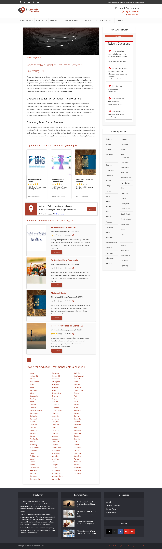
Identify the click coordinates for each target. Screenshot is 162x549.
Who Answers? (133, 15)
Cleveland (33, 419)
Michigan (109, 248)
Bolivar (32, 387)
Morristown (56, 470)
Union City (77, 456)
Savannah (77, 413)
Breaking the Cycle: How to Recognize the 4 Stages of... (86, 504)
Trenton (76, 450)
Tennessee (125, 224)
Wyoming (124, 266)
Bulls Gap (33, 399)
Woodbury (77, 473)
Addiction (40, 20)
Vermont (124, 240)
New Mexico (125, 167)
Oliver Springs (78, 390)
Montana (124, 139)
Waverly (76, 465)
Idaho (108, 196)
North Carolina (126, 178)
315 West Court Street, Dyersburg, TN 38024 (66, 330)
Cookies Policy (111, 512)
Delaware (109, 175)
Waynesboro (78, 467)
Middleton (55, 459)
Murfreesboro (56, 479)
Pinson (76, 399)
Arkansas (109, 155)
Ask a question (119, 36)
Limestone (55, 425)
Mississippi (110, 258)
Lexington (55, 422)
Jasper (54, 390)
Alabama (109, 139)
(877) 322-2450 (130, 11)
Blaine (32, 384)
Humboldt (55, 379)
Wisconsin (124, 260)
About (119, 20)
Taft (75, 442)
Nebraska (124, 144)
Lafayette (55, 407)
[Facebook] (120, 531)
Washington (125, 250)
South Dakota (126, 219)
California (109, 160)
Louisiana (109, 227)
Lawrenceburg (57, 410)
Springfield (77, 439)
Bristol (32, 393)
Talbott (76, 445)
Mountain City (56, 473)
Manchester (56, 442)
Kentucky (109, 222)
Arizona (109, 149)
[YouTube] (126, 531)
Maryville (55, 445)
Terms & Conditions (113, 505)
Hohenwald (56, 376)
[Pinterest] (132, 531)
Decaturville (34, 439)
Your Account (139, 2)
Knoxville (55, 402)
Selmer (76, 416)
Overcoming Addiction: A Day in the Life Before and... (86, 514)
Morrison (55, 467)
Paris (75, 396)
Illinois (108, 201)
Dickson (32, 442)
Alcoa (32, 373)
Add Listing (130, 2)
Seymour (77, 422)
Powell (76, 402)
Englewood (33, 450)
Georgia (108, 186)
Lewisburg (55, 419)
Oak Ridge (77, 387)
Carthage (33, 407)
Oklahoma (124, 193)
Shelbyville (77, 425)
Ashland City (34, 376)
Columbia (33, 422)
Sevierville (77, 419)
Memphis (55, 456)
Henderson (33, 476)
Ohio (122, 188)
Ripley (76, 407)
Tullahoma (77, 453)
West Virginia (125, 255)
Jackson (55, 387)
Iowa (107, 211)
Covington (33, 430)
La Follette (55, 405)
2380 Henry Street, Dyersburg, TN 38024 (65, 231)
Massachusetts (111, 243)
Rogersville (77, 410)
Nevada (123, 149)
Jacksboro (55, 384)
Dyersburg (33, 445)
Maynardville (56, 447)
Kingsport (55, 396)
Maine (108, 232)
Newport (77, 379)
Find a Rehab (25, 20)
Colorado (109, 165)
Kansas (108, 217)
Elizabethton (34, 447)
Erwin (32, 453)
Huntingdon (56, 382)
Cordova (33, 427)
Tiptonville (77, 447)
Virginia (123, 245)
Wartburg (77, 459)
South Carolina (126, 214)
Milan (54, 462)
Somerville (77, 433)
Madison (55, 436)
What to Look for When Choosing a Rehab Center (86, 532)
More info (57, 252)
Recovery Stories (103, 20)
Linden (54, 427)
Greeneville (33, 470)
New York (124, 173)
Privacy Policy (111, 509)
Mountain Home (57, 476)
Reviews (68, 235)
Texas (123, 229)
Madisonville (56, 439)
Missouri (109, 263)
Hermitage (55, 373)
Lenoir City (55, 416)
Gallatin (32, 465)
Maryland (109, 237)
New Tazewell (79, 376)
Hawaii (108, 191)
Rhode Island (125, 209)
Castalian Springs (36, 410)
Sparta (76, 436)
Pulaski (76, 405)
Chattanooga (34, 413)
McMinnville (56, 453)
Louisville (55, 433)
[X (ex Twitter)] (114, 531)
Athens (32, 379)
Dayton (32, 436)
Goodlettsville (34, 467)
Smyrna (76, 427)
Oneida (76, 393)
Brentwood (33, 390)
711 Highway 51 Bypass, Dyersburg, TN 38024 (67, 297)
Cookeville (33, 425)
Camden (33, 405)
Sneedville (77, 430)
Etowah (32, 459)
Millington (55, 465)
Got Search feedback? (52, 214)
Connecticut (110, 170)
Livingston (55, 430)
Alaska (108, 144)
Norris (76, 382)
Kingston (55, 399)
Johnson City (56, 393)
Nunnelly (77, 384)
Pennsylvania (125, 204)
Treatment (54, 20)
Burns (32, 402)
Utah (122, 235)
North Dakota (125, 183)
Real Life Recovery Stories (116, 2)
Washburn (77, 462)
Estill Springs (34, 456)
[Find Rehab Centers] (29, 10)
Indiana (108, 206)
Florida (108, 180)
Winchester (78, 470)
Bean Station (34, 382)
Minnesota (109, 253)
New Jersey (125, 162)
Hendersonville (35, 479)
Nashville (77, 373)
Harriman (33, 473)
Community (86, 20)
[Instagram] (109, 531)
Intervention (70, 20)
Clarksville (33, 416)
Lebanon (55, 413)
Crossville (33, 433)
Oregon (123, 198)
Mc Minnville (56, 450)
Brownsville (34, 396)
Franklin (32, 462)
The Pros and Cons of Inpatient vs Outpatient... (86, 522)
